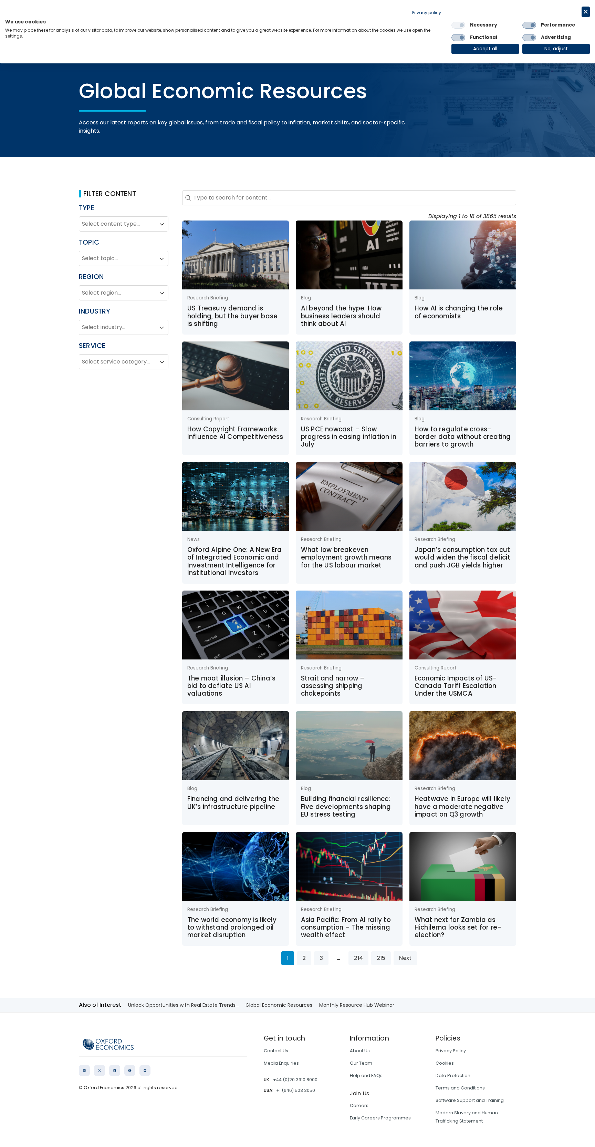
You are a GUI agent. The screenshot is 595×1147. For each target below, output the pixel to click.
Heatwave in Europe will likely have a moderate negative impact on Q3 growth (462, 806)
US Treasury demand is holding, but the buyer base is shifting (232, 316)
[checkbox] (458, 25)
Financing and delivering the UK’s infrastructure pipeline (233, 802)
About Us (360, 1051)
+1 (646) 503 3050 (295, 1090)
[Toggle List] (162, 224)
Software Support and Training (470, 1100)
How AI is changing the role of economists (459, 312)
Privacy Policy (451, 1051)
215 (381, 958)
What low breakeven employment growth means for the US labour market (346, 557)
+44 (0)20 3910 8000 (295, 1080)
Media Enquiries (281, 1063)
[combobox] (117, 224)
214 (358, 958)
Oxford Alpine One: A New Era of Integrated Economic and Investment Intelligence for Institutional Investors (234, 561)
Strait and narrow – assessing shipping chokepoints (333, 686)
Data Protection (453, 1075)
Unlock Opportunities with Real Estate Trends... (183, 1005)
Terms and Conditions (460, 1088)
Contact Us (276, 1051)
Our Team (361, 1063)
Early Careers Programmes (380, 1118)
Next (405, 958)
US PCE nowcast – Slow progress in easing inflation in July (348, 436)
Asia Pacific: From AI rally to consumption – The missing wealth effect (346, 927)
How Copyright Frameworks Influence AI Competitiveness (235, 432)
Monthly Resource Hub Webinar (356, 1005)
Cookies (445, 1063)
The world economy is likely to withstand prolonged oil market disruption (231, 927)
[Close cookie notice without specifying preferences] (586, 12)
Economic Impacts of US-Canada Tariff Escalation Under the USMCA (456, 686)
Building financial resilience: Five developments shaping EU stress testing (346, 806)
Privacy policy (426, 13)
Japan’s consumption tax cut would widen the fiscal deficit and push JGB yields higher (462, 557)
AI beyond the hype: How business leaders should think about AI (341, 316)
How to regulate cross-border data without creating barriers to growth (463, 436)
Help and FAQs (366, 1075)
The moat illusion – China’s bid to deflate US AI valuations (231, 686)
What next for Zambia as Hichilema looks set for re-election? (458, 927)
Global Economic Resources (279, 1005)
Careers (359, 1105)
